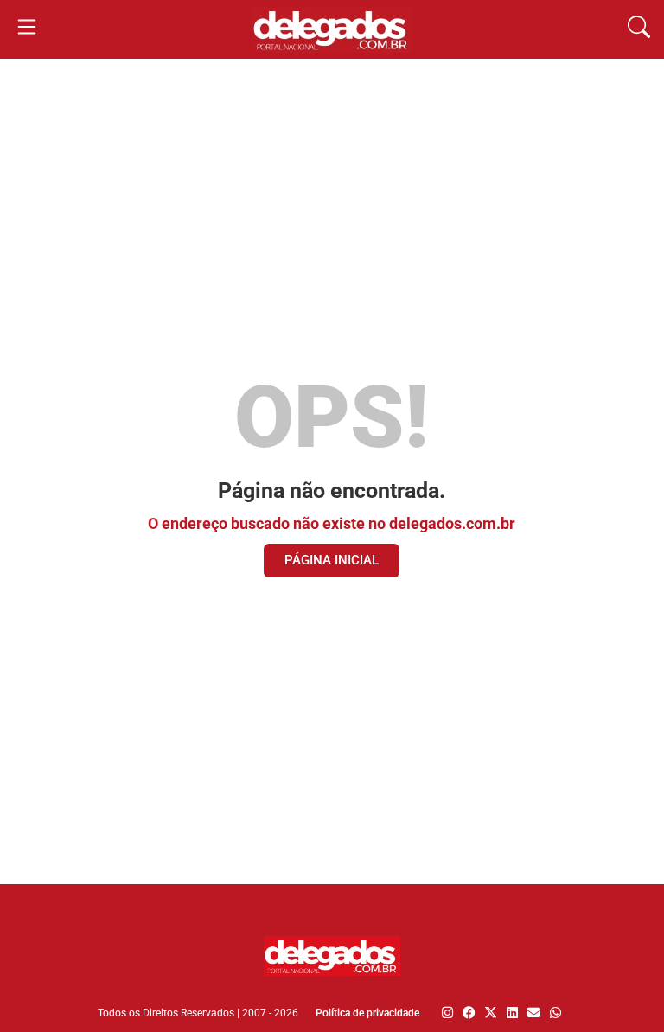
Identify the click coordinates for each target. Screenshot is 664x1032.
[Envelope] (534, 1012)
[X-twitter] (490, 1012)
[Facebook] (469, 1012)
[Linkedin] (512, 1012)
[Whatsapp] (555, 1012)
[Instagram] (447, 1012)
